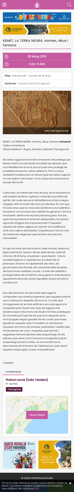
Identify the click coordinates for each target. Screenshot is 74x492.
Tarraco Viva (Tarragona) (34, 83)
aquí (37, 488)
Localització (13, 371)
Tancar (70, 483)
